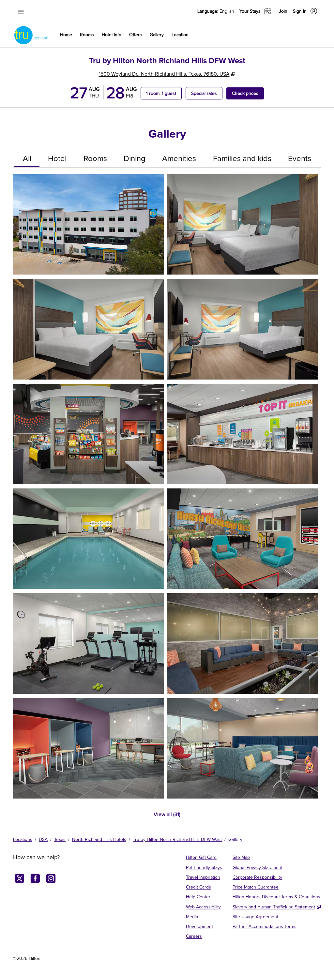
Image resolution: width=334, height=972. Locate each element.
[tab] (26, 158)
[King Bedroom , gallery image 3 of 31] (88, 329)
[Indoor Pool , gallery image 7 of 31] (88, 538)
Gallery (235, 839)
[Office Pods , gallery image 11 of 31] (88, 748)
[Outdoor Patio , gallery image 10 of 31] (242, 643)
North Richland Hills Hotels (99, 839)
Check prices (248, 93)
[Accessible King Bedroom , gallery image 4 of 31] (242, 329)
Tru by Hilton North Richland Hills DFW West (177, 839)
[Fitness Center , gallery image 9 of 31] (88, 643)
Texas (60, 839)
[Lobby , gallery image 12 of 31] (242, 748)
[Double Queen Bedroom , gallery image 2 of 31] (242, 224)
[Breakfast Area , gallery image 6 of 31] (242, 434)
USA (43, 839)
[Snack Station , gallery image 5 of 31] (88, 434)
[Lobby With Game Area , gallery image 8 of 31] (242, 538)
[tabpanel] (167, 500)
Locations (22, 839)
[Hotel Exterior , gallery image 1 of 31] (88, 224)
